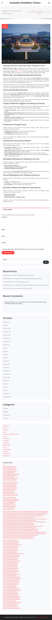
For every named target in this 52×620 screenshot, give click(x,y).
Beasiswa (5, 408)
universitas (40, 10)
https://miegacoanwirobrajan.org (26, 536)
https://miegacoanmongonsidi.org (11, 535)
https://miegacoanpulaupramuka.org (39, 512)
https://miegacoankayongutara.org (11, 541)
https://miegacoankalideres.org (10, 524)
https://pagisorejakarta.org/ (10, 479)
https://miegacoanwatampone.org (11, 580)
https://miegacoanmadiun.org (10, 605)
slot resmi (5, 451)
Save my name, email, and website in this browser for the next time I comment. (23, 249)
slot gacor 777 (6, 455)
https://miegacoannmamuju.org (10, 559)
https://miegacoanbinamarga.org (25, 518)
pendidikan (5, 411)
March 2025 (6, 361)
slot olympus (6, 438)
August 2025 (6, 344)
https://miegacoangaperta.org (10, 536)
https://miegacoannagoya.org (39, 533)
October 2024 (6, 377)
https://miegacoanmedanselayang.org (28, 535)
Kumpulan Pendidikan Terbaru (25, 3)
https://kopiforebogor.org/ (9, 504)
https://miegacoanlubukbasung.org (27, 527)
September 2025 (7, 341)
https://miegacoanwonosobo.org (26, 517)
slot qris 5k (18, 71)
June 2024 (5, 383)
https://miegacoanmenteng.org (10, 526)
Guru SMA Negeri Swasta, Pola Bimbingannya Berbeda (16, 281)
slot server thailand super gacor (10, 434)
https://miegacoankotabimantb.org (27, 520)
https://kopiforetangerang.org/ (10, 475)
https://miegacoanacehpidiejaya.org (11, 589)
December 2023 (7, 396)
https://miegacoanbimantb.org (10, 558)
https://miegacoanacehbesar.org (11, 568)
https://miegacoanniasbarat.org (10, 562)
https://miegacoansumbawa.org (10, 584)
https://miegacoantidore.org (10, 515)
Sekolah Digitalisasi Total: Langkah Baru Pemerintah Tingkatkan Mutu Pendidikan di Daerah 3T (25, 285)
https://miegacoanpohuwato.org (10, 543)
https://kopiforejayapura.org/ (10, 471)
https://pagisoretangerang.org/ (10, 499)
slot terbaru (6, 440)
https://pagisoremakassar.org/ (10, 478)
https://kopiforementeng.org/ (10, 489)
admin (5, 60)
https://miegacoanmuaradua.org (10, 529)
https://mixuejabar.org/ (8, 507)
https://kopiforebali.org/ (9, 503)
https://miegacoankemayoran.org (11, 520)
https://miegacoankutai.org (9, 586)
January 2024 (6, 393)
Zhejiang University (24, 62)
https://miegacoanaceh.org (23, 515)
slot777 (5, 436)
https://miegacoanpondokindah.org (11, 523)
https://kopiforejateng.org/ (9, 468)
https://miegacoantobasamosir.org (11, 571)
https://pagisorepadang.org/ (10, 486)
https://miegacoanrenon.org (9, 512)
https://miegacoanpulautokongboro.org (12, 544)
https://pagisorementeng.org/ (10, 482)
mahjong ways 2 (7, 444)
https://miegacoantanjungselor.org (11, 530)
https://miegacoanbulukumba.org (11, 547)
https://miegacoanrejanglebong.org (11, 574)
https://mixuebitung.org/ (9, 472)
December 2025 (7, 331)
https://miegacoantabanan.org (10, 566)
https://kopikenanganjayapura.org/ (11, 474)
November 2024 (7, 374)
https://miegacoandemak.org (10, 592)
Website (4, 242)
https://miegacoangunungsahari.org (11, 599)
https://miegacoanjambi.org (9, 532)
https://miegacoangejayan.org (26, 511)
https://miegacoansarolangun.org (11, 593)
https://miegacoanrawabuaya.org (38, 521)
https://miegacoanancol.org (9, 600)
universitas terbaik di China (13, 62)
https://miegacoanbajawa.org (10, 552)
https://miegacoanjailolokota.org (10, 587)
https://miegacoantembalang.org (11, 538)
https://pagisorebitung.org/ (9, 485)
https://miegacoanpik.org (24, 526)
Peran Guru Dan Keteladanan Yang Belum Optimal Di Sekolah (17, 288)
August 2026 (6, 322)
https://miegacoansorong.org (24, 532)
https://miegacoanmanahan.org (10, 540)
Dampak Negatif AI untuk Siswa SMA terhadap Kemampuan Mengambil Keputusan (22, 278)
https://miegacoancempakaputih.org (11, 597)
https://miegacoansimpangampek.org (12, 578)
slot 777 (5, 447)
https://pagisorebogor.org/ (9, 497)
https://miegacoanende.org (25, 514)
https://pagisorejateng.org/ (9, 487)
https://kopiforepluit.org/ (9, 492)
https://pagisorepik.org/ (9, 476)
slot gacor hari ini (7, 449)
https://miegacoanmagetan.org (10, 563)
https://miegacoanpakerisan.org (10, 603)
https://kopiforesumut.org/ (9, 469)
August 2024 (6, 380)
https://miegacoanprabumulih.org (11, 514)
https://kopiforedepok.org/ (9, 501)
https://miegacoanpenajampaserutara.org (29, 529)
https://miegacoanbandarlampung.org (29, 530)
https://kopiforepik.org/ (8, 490)
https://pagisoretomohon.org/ (10, 483)
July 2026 (5, 325)
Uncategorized (6, 415)
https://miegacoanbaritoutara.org (11, 581)
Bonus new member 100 (11, 302)
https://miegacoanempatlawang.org (11, 577)
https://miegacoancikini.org (23, 521)
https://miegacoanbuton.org (9, 572)
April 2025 (5, 357)
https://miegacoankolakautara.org (11, 527)
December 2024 (7, 370)
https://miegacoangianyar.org (10, 533)
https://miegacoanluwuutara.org (10, 569)
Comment (5, 217)
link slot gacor (6, 453)
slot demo (5, 429)
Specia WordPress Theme (41, 617)
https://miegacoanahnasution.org (11, 511)
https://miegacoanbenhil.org (9, 521)
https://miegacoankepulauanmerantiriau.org (13, 553)
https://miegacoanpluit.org (37, 526)
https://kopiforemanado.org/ (10, 506)
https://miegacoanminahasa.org (38, 532)
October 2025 (6, 338)
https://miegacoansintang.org (24, 512)
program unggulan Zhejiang (32, 60)
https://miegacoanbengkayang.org (11, 596)
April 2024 (5, 390)
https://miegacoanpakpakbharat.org (11, 590)
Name (3, 229)
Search (5, 259)
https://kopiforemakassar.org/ (10, 495)
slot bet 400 (6, 442)
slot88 (4, 432)
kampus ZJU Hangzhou (21, 60)
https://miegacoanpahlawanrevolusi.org (12, 602)
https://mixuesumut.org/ (9, 509)
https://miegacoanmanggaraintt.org (11, 560)
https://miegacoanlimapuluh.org (10, 594)
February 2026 (6, 328)
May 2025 (5, 354)
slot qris (5, 427)
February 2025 (6, 364)
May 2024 (5, 387)
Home (34, 10)
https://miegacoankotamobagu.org (11, 555)
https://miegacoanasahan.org (10, 575)
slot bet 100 (6, 425)
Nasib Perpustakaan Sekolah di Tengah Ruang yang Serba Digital (18, 275)
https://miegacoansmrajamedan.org (11, 608)
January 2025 (6, 367)
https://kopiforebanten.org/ (9, 466)
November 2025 (7, 335)
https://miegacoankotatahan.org (10, 517)
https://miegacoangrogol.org (27, 523)
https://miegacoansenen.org (40, 518)
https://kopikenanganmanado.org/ (11, 500)
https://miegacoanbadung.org (10, 565)
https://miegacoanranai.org (36, 515)
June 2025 (5, 351)
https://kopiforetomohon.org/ (10, 493)
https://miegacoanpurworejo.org (11, 583)
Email (3, 236)
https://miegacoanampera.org (10, 518)
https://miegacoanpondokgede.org (26, 524)
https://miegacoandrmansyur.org (11, 606)
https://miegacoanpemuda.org (41, 511)
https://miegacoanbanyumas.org (11, 546)
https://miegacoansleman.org (24, 533)
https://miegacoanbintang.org (10, 549)
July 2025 (5, 348)
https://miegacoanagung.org (39, 514)
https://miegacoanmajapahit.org (26, 538)
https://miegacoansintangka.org (10, 550)
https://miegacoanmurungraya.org (11, 556)
